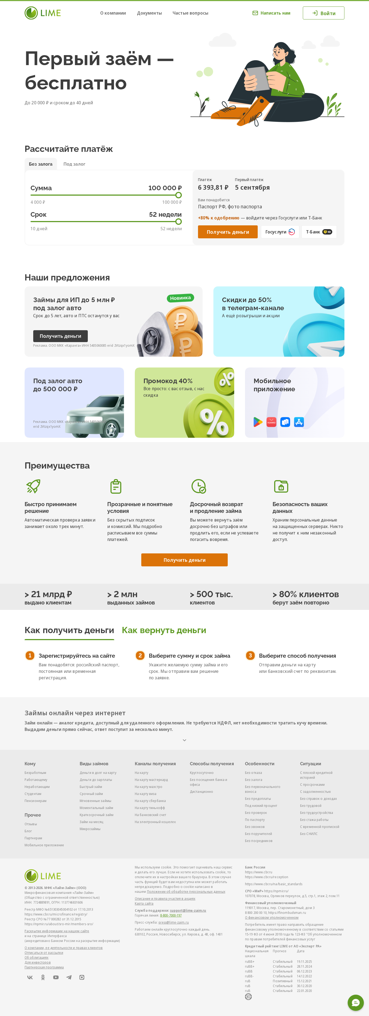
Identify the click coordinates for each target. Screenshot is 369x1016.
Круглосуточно (202, 772)
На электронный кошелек (155, 822)
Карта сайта (144, 903)
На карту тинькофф (150, 808)
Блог (28, 831)
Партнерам (33, 838)
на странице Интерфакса (47, 936)
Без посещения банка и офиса (208, 782)
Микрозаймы (90, 829)
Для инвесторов (38, 962)
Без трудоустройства (316, 812)
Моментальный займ (96, 808)
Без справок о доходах (318, 798)
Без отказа (253, 772)
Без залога (253, 779)
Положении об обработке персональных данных (186, 891)
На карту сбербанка (150, 800)
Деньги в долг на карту (98, 772)
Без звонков (255, 826)
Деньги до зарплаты (96, 779)
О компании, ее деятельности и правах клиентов (64, 947)
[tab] (69, 627)
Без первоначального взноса (262, 789)
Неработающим (37, 786)
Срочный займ (91, 793)
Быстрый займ (91, 786)
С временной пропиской (320, 826)
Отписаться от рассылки (44, 952)
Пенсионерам (35, 800)
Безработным (35, 772)
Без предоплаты (258, 798)
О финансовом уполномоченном (271, 917)
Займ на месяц (91, 822)
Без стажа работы (314, 819)
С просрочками (312, 784)
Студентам (33, 793)
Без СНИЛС (309, 833)
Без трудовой (310, 805)
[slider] (178, 195)
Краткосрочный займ (96, 815)
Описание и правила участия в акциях (165, 898)
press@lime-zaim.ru (174, 922)
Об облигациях (37, 957)
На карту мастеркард (151, 779)
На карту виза (146, 793)
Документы (149, 13)
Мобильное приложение (44, 845)
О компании (113, 13)
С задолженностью (315, 791)
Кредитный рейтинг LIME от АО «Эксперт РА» (283, 946)
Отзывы (31, 824)
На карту (141, 772)
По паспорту (255, 819)
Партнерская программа (44, 967)
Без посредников (259, 840)
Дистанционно (201, 791)
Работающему (36, 779)
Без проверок (256, 812)
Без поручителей (258, 833)
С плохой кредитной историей (316, 775)
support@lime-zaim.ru (188, 910)
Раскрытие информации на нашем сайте (57, 931)
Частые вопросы (190, 13)
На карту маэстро (148, 786)
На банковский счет (150, 815)
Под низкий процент (261, 805)
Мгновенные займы (95, 800)
